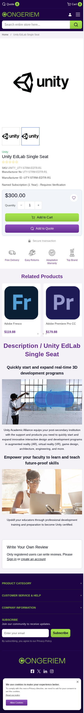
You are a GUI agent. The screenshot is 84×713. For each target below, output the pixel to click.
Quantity (10, 205)
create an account (33, 559)
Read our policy (13, 695)
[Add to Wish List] (74, 198)
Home (5, 34)
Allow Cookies (16, 702)
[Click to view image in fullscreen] (42, 82)
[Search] (76, 25)
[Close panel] (77, 681)
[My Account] (70, 15)
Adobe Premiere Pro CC (61, 323)
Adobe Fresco (13, 323)
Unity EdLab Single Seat (26, 34)
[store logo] (20, 14)
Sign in (12, 559)
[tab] (38, 334)
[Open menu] (78, 14)
